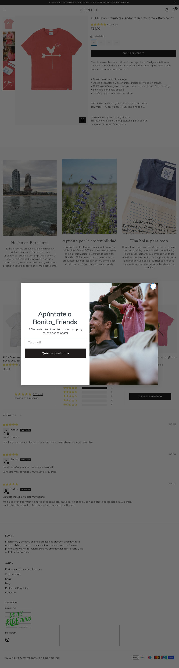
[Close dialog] (153, 286)
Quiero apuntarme (55, 353)
